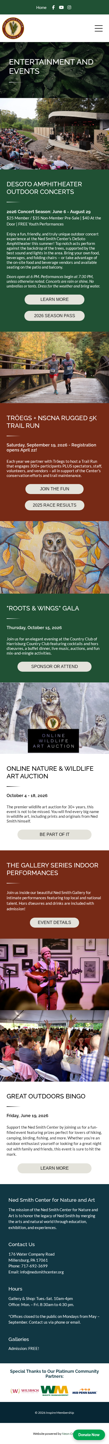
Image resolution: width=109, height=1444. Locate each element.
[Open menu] (99, 28)
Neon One (69, 1434)
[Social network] (53, 8)
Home (41, 7)
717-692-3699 (34, 1265)
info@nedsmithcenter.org (42, 1272)
